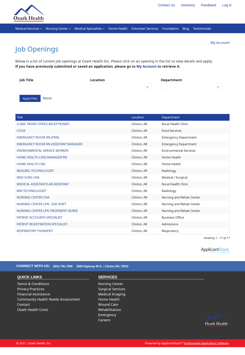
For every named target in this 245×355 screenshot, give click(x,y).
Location (97, 80)
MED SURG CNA (28, 177)
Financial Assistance (33, 294)
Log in (227, 5)
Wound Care (108, 304)
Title (20, 117)
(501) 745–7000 (63, 266)
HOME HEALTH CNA (31, 164)
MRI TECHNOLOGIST (31, 191)
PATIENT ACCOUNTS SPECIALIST (39, 217)
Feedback (208, 5)
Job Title (26, 80)
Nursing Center (57, 28)
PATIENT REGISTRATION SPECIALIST (42, 224)
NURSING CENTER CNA (33, 197)
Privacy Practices (30, 289)
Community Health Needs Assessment (48, 299)
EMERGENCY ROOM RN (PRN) (38, 137)
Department (171, 80)
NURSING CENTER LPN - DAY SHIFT (41, 204)
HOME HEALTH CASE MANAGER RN (42, 157)
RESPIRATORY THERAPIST (35, 231)
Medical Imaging (111, 294)
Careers (104, 320)
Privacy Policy (154, 351)
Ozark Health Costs (32, 309)
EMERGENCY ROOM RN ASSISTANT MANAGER (49, 144)
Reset (47, 98)
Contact (23, 304)
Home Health (117, 28)
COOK (21, 131)
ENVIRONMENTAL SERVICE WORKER (42, 150)
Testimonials (202, 28)
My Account (220, 42)
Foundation (170, 28)
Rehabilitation (109, 309)
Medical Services (27, 28)
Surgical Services (111, 289)
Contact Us (166, 5)
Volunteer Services (144, 28)
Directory (188, 5)
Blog (186, 28)
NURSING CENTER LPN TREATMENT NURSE (47, 211)
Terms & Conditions (33, 283)
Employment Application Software (206, 343)
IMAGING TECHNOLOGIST (35, 171)
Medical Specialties (88, 28)
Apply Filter (30, 98)
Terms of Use (174, 351)
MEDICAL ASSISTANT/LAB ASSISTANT (43, 184)
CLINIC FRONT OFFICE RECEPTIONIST (43, 124)
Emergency (107, 314)
